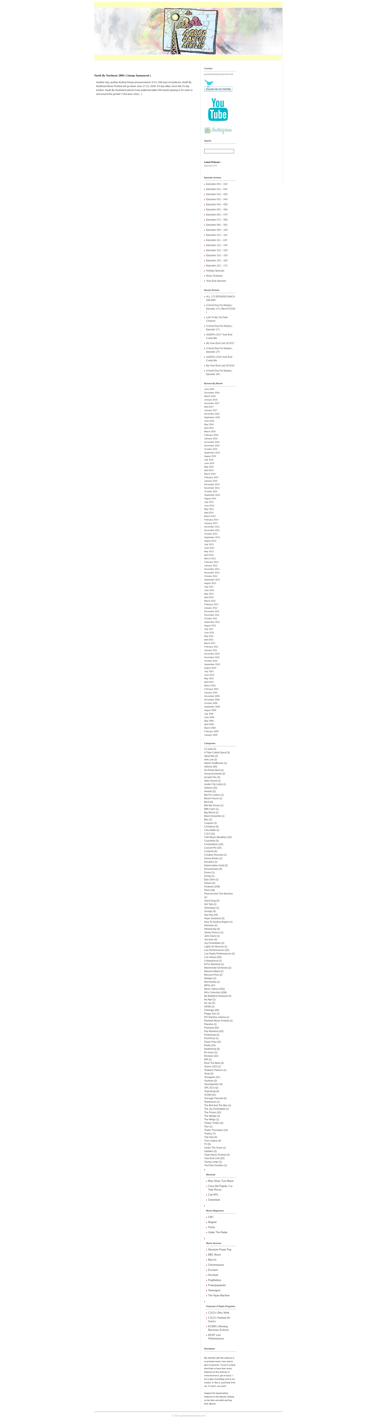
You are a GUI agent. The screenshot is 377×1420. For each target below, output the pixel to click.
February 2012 (211, 604)
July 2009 (208, 714)
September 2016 (212, 417)
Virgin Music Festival (215, 1154)
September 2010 (212, 664)
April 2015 (209, 470)
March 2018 (210, 396)
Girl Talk (208, 904)
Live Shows (210, 957)
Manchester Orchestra (216, 967)
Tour (206, 1126)
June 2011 (209, 632)
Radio (207, 1045)
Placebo (208, 1024)
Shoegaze (209, 1077)
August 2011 (210, 625)
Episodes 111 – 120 (216, 240)
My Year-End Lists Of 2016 (220, 365)
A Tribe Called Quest (215, 752)
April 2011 (208, 639)
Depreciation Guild (214, 865)
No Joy (208, 1003)
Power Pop (210, 1041)
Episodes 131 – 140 (217, 250)
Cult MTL (213, 1194)
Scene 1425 (210, 1066)
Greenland (214, 1199)
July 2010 (208, 671)
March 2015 (210, 474)
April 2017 (209, 407)
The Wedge (210, 1116)
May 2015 (209, 467)
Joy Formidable (212, 943)
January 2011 (210, 650)
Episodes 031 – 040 (217, 199)
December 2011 (211, 611)
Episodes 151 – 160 (217, 260)
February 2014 (211, 519)
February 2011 (211, 647)
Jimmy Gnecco (212, 932)
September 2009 (212, 706)
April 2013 (209, 555)
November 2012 (212, 572)
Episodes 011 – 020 (216, 189)
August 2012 (210, 583)
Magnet (212, 1222)
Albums (208, 766)
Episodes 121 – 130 (217, 245)
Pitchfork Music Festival (216, 1020)
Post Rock (209, 1038)
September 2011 (212, 622)
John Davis (210, 936)
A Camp (208, 749)
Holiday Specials (215, 270)
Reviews (208, 1056)
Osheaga (209, 1010)
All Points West (212, 770)
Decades (209, 862)
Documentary (211, 869)
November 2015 (212, 445)
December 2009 (212, 696)
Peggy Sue (210, 1013)
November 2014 (212, 488)
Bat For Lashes (212, 795)
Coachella (209, 840)
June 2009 (209, 717)
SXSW (207, 1094)
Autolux (208, 787)
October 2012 (210, 576)
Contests (209, 851)
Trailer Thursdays (213, 1130)
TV (205, 1144)
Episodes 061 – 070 (217, 214)
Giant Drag (210, 900)
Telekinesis (210, 1101)
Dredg (207, 876)
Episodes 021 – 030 (217, 194)
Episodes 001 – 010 (217, 184)
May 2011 (208, 636)
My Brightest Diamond (216, 996)
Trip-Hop (209, 1137)
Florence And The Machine (218, 893)
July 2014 (208, 502)
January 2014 (210, 523)
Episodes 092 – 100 (217, 230)
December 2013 (212, 527)
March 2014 (210, 516)
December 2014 (212, 484)
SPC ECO (209, 1087)
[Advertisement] (261, 120)
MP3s (207, 985)
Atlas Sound (210, 780)
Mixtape (208, 978)
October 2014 (210, 491)
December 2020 (212, 392)
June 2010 (209, 675)
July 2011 (208, 629)
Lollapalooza (211, 960)
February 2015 (211, 477)
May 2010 (209, 678)
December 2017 (212, 403)
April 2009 (209, 724)
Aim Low (208, 759)
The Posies (210, 1112)
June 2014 (209, 505)
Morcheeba (210, 982)
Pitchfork (213, 1275)
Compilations (211, 844)
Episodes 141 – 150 (217, 255)
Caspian (208, 823)
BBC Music (214, 1254)
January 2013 (210, 565)
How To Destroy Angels (216, 922)
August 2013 (210, 541)
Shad (207, 1073)
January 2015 (210, 481)
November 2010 (212, 657)
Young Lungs (211, 1161)
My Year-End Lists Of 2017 (220, 343)
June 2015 (209, 463)
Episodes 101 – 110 (216, 235)
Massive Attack (212, 971)
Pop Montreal (211, 1031)
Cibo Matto (210, 830)
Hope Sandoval (212, 918)
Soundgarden (211, 1084)
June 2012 (209, 590)
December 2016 (212, 414)
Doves (207, 872)
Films (207, 890)
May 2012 (209, 594)
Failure (208, 883)
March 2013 (210, 558)
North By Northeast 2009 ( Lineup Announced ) (122, 75)
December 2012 (212, 569)
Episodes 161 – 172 (217, 265)
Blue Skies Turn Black (221, 1180)
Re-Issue (209, 1052)
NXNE (207, 1006)
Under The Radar (217, 1232)
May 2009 (209, 721)
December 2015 (212, 442)
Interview (209, 925)
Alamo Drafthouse (213, 763)
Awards (208, 791)
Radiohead (210, 1049)
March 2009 (210, 728)
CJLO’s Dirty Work (218, 1312)
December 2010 (212, 654)
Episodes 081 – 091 (217, 224)
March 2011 (209, 643)
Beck (207, 802)
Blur (206, 819)
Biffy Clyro (209, 809)
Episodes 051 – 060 (217, 209)
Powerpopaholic (217, 1285)
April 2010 (209, 682)
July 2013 (208, 544)
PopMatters (214, 1280)
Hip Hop (208, 914)
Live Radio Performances (217, 953)
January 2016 (210, 438)
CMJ (210, 1217)
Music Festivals (214, 275)
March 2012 (210, 601)
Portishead (210, 1034)
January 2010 (210, 692)
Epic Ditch (209, 879)
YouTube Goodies (213, 1165)
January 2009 (210, 735)
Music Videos (211, 989)
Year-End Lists (212, 1158)
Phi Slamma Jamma (215, 1017)
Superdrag (210, 1091)
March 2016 (210, 431)
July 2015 (208, 460)
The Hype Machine (219, 1295)
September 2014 (212, 495)
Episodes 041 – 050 (217, 204)
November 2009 (212, 699)
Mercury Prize (211, 974)
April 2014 (209, 512)
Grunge (208, 911)
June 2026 (209, 389)
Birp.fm (212, 1259)
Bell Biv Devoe (212, 805)
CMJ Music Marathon (215, 837)
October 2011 (210, 618)
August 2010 (210, 668)
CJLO (207, 833)
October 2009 (210, 703)
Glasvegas (210, 907)
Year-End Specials (216, 281)
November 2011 (211, 615)
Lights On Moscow (214, 946)
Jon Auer (209, 939)
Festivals (209, 886)
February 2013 (211, 562)
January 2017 (210, 410)
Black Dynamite (212, 816)
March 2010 (210, 685)
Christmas (209, 826)
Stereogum (214, 1290)
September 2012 (212, 579)
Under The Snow (213, 1147)
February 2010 (211, 689)
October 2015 (210, 449)
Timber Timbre (212, 1123)
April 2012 (209, 597)
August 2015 (210, 456)
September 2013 (212, 537)
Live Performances (214, 950)
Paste (211, 1227)
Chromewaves (216, 1264)
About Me (209, 756)
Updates (208, 1151)
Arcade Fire (210, 777)
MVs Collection (212, 992)
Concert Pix (210, 847)
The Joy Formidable (214, 1109)
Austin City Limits (213, 784)
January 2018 (210, 400)
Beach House (211, 798)
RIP (206, 1059)
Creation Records (213, 854)
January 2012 (210, 608)
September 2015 (212, 452)
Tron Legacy (211, 1140)
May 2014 (209, 509)
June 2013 (209, 548)
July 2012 (208, 587)
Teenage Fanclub (213, 1098)
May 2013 (209, 551)
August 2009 (210, 710)
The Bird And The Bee (216, 1105)
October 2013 (210, 534)
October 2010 (210, 661)
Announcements (213, 773)
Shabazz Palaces (213, 1070)
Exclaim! (213, 1269)
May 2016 (209, 424)
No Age (208, 999)
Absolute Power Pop (219, 1249)
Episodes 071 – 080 (217, 219)
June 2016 (209, 421)
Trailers (208, 1133)
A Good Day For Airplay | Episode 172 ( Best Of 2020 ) (220, 309)
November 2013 (212, 530)
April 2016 (209, 428)
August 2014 (210, 498)
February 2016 (211, 435)
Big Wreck (209, 812)
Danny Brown (211, 858)
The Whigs (210, 1119)
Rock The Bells (212, 1063)
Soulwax (208, 1080)
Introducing (210, 929)
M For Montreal (212, 964)
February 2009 (211, 731)
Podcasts (209, 1027)
